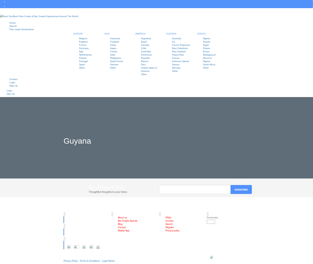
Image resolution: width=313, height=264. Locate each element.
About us (122, 217)
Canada (145, 45)
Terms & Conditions (90, 260)
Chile (143, 48)
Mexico (144, 61)
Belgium (83, 38)
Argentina (146, 38)
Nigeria (206, 61)
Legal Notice (108, 260)
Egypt (206, 45)
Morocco (207, 58)
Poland (82, 58)
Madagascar (209, 54)
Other (82, 67)
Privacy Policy (71, 260)
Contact (122, 227)
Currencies (212, 217)
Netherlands (85, 54)
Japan (113, 48)
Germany (84, 48)
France (82, 45)
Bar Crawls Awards (127, 220)
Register (169, 227)
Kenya (206, 51)
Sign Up (13, 85)
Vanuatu (176, 67)
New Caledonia (180, 48)
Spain (82, 64)
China (113, 45)
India (112, 54)
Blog (120, 224)
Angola (206, 41)
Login (9, 90)
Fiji (173, 41)
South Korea (116, 61)
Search (169, 224)
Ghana (206, 48)
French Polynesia (181, 45)
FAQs (168, 217)
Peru (143, 64)
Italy (81, 51)
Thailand (114, 41)
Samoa (175, 64)
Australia (176, 38)
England (83, 41)
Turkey (113, 51)
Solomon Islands (180, 61)
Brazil (144, 41)
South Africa (209, 64)
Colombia (146, 51)
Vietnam (114, 64)
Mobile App (123, 230)
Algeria (206, 38)
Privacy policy (172, 230)
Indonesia (115, 38)
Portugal (83, 61)
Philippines (115, 58)
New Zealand (179, 51)
